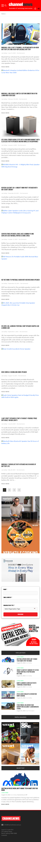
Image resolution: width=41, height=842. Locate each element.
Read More (5, 804)
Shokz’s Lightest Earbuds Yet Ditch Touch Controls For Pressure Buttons (28, 672)
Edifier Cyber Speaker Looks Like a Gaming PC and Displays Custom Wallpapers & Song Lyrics (17, 235)
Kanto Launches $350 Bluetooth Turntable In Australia (26, 684)
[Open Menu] (2, 5)
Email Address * (7, 597)
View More (5, 723)
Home (3, 14)
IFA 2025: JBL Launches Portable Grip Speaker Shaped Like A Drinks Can (20, 327)
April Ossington (30, 710)
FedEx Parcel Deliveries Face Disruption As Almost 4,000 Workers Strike (28, 707)
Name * (5, 589)
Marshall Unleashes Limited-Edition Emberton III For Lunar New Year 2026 (19, 94)
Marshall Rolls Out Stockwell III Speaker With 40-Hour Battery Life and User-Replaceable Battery (20, 48)
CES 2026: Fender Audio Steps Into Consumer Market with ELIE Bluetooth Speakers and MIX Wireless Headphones (20, 141)
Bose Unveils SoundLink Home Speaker (14, 372)
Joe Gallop (29, 663)
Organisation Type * (8, 605)
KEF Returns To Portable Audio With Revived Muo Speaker (20, 280)
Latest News (20, 657)
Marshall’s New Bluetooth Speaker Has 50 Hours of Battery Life (18, 465)
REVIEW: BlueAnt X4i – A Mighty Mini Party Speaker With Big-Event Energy (19, 189)
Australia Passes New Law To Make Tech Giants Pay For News (27, 660)
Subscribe (20, 614)
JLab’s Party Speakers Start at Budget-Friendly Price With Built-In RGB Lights (19, 419)
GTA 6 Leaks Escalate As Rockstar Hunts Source (27, 695)
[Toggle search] (5, 5)
